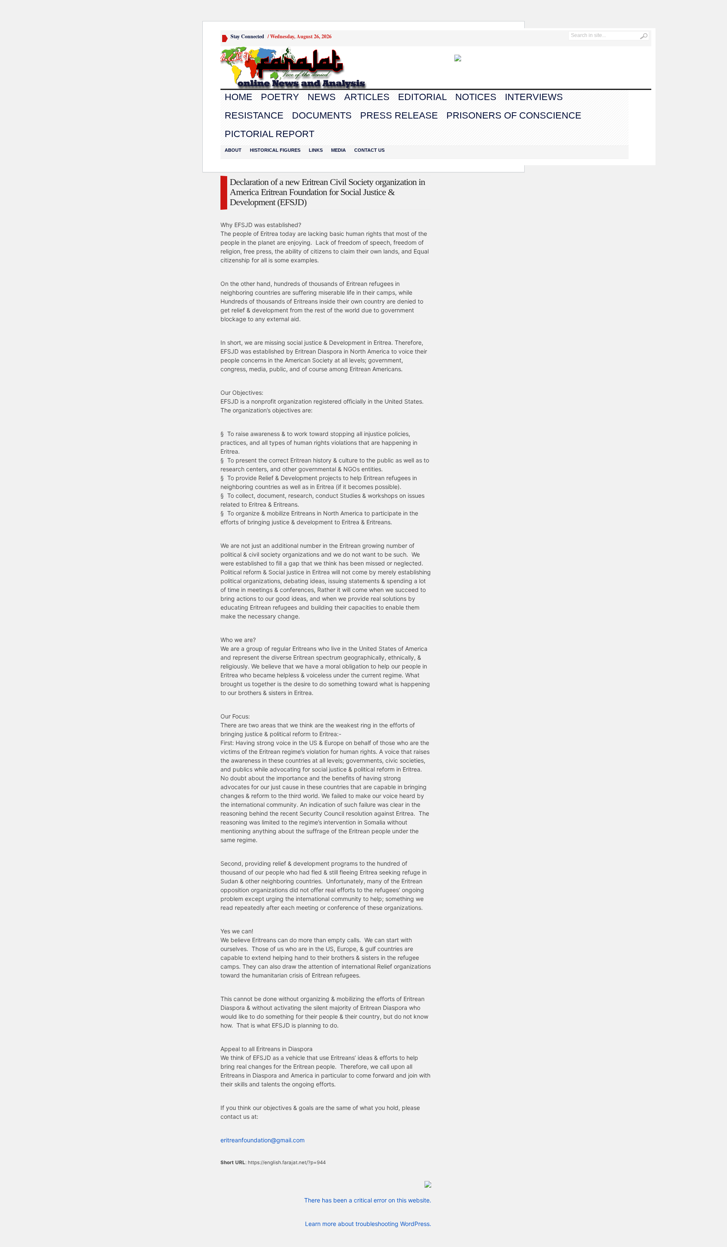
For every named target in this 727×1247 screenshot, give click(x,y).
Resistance (254, 115)
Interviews (534, 97)
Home (238, 97)
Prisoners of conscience (513, 115)
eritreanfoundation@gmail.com (262, 1140)
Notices (475, 97)
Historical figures (275, 150)
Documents (322, 115)
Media (338, 150)
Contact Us (369, 150)
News (322, 97)
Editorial (422, 97)
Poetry (280, 97)
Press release (399, 115)
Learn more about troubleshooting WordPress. (368, 1223)
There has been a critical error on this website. (367, 1200)
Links (316, 150)
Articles (367, 97)
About (233, 150)
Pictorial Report (269, 134)
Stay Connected (247, 36)
